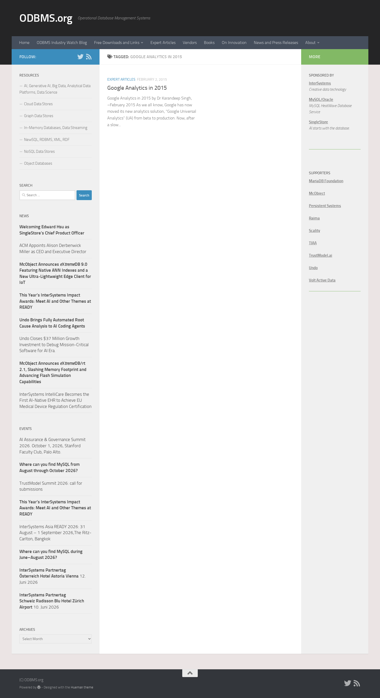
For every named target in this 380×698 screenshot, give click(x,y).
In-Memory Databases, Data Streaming (55, 127)
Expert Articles (163, 42)
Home (24, 42)
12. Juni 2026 (52, 576)
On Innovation (234, 42)
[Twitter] (80, 57)
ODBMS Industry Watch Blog (62, 42)
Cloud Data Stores (38, 104)
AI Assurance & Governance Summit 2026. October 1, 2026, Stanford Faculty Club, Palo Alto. (52, 445)
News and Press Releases (276, 42)
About (310, 42)
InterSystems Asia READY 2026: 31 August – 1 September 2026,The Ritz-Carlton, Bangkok (55, 532)
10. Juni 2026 (51, 601)
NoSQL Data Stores (39, 151)
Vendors (190, 42)
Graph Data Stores (38, 115)
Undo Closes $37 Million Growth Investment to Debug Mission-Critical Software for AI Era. (54, 344)
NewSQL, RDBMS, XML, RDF (47, 139)
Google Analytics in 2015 (137, 88)
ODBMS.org (45, 18)
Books (209, 42)
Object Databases (38, 163)
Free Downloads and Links (116, 42)
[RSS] (89, 57)
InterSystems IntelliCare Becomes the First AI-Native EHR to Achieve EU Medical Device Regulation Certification (55, 400)
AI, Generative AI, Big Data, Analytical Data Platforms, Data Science (54, 89)
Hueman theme (82, 687)
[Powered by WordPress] (39, 687)
